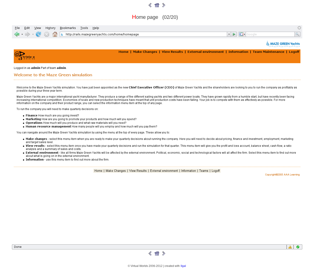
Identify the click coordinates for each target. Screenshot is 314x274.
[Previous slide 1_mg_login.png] (150, 7)
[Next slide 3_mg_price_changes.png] (164, 7)
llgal (183, 265)
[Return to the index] (157, 7)
